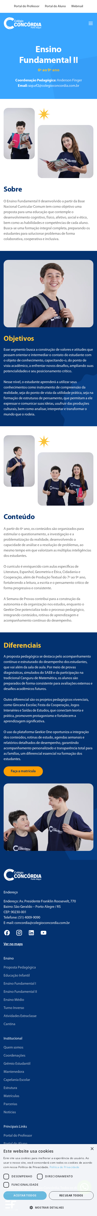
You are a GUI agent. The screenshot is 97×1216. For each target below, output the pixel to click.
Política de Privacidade (64, 1167)
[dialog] (48, 1180)
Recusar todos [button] (71, 1195)
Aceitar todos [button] (25, 1195)
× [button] (92, 1149)
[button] (48, 1208)
